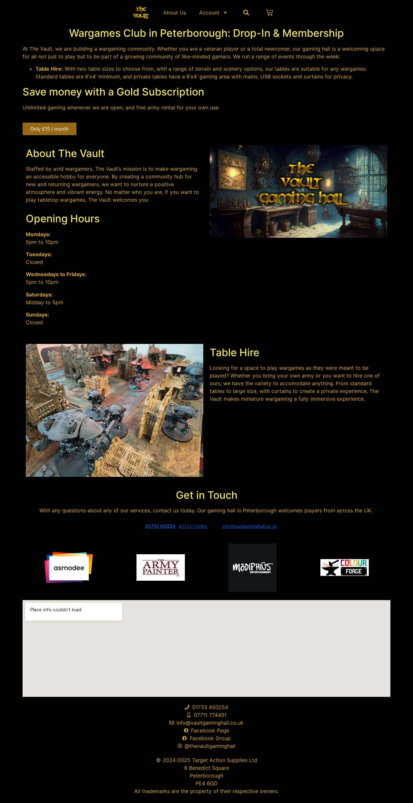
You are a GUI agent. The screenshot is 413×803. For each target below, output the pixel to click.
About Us (174, 12)
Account (209, 12)
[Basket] (269, 12)
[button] (246, 12)
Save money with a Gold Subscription (113, 91)
